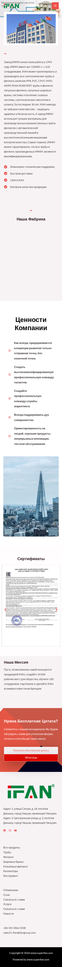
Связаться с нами (14, 899)
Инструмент (10, 875)
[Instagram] (10, 830)
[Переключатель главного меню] (55, 5)
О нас (6, 894)
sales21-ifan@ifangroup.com (19, 932)
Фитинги (8, 857)
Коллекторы (10, 871)
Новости (8, 913)
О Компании (10, 890)
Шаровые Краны (13, 861)
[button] (5, 610)
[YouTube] (15, 830)
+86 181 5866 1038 (14, 927)
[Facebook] (4, 830)
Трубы (7, 852)
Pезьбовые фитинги (15, 866)
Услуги (7, 904)
